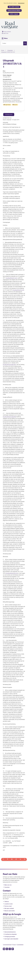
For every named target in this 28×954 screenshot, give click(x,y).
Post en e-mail (8, 906)
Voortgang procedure (9, 936)
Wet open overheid (9, 908)
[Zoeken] (25, 43)
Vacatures (6, 887)
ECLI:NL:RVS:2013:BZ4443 (9, 416)
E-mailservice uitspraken (10, 934)
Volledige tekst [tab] (8, 114)
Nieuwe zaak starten (9, 910)
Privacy (14, 944)
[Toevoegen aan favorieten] (7, 859)
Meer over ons (7, 885)
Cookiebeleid (21, 3)
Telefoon (6, 901)
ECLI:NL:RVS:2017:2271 (12, 278)
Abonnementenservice (10, 932)
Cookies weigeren (14, 14)
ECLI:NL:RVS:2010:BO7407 (9, 364)
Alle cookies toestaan (14, 7)
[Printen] (11, 859)
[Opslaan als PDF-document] (24, 859)
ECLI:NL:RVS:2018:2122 (12, 573)
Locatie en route (8, 904)
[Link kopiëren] (16, 859)
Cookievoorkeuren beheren (14, 10)
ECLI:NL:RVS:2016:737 (18, 290)
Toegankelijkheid (7, 944)
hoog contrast (7, 31)
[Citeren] (20, 859)
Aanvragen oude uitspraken (11, 939)
